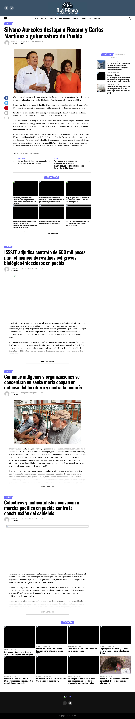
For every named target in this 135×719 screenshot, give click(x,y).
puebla (36, 153)
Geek (90, 18)
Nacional (44, 18)
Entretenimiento (64, 18)
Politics (29, 153)
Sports (83, 18)
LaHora (15, 270)
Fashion (75, 18)
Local (36, 18)
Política (53, 18)
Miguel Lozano (18, 44)
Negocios (97, 18)
